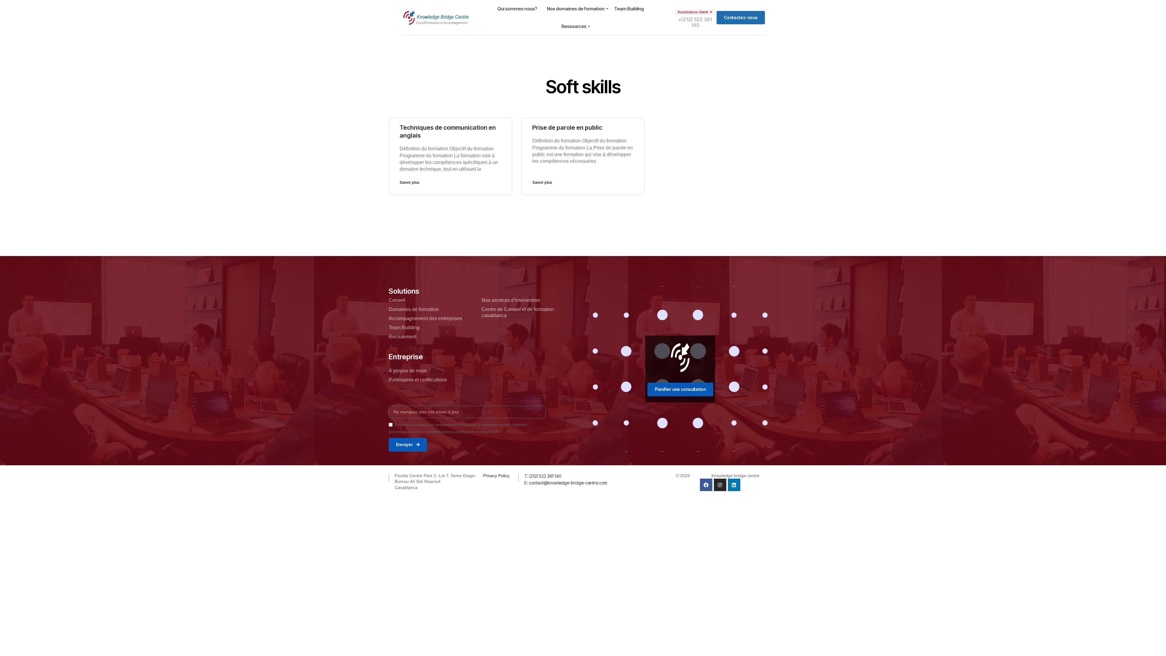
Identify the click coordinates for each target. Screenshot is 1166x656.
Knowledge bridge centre (735, 475)
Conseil (397, 300)
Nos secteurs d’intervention (511, 300)
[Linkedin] (734, 485)
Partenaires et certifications (418, 379)
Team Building (629, 9)
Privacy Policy (496, 475)
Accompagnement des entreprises (425, 318)
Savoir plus (409, 182)
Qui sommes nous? (517, 9)
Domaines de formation (414, 309)
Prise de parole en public (567, 127)
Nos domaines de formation (576, 9)
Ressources (573, 26)
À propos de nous (408, 370)
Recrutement (402, 336)
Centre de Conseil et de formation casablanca (518, 312)
